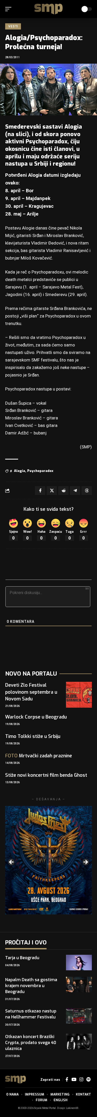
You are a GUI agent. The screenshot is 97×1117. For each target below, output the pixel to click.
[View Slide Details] (48, 860)
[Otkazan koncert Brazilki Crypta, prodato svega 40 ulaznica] (79, 1041)
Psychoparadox (40, 471)
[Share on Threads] (86, 490)
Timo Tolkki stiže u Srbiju (32, 736)
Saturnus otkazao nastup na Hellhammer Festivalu (30, 1014)
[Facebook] (67, 1079)
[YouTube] (74, 1079)
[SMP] (48, 9)
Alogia (19, 471)
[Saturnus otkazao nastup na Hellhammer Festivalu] (79, 1016)
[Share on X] (52, 490)
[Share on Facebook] (40, 490)
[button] (9, 9)
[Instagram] (81, 1079)
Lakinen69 (72, 1108)
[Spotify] (88, 1079)
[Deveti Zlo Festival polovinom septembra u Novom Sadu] (79, 695)
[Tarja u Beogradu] (79, 962)
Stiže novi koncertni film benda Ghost (46, 775)
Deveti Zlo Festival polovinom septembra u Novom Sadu (31, 692)
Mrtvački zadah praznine (38, 756)
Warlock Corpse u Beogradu (36, 717)
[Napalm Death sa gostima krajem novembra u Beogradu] (79, 984)
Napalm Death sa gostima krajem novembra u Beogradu (31, 985)
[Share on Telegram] (75, 490)
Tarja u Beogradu (22, 957)
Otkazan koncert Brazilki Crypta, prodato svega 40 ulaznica (30, 1042)
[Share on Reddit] (63, 490)
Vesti (13, 26)
